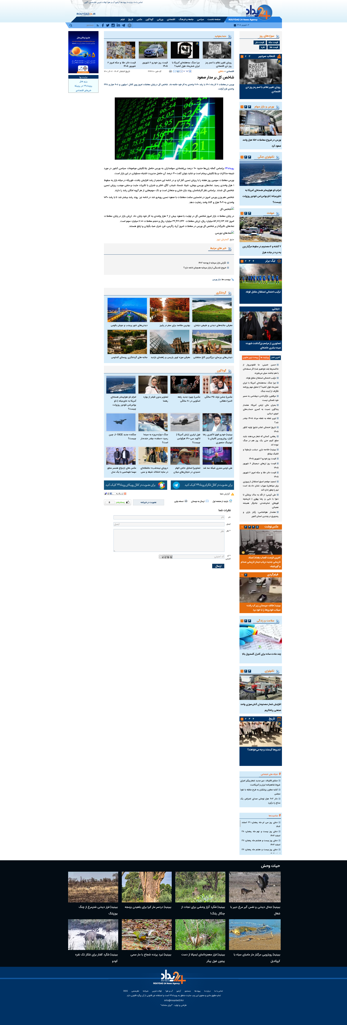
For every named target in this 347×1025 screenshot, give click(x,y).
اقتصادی (230, 71)
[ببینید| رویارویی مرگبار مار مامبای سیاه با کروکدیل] (255, 934)
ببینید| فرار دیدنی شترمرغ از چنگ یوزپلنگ (98, 910)
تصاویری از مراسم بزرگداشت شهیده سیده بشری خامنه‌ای (263, 345)
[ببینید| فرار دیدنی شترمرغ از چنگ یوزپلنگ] (93, 887)
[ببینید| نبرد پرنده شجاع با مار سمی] (147, 934)
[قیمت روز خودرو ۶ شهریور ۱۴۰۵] (153, 50)
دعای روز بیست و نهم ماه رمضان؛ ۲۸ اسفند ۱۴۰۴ (261, 834)
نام (229, 517)
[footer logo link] (170, 979)
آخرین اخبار (275, 357)
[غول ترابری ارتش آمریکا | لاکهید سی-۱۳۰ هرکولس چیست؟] (185, 422)
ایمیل (228, 524)
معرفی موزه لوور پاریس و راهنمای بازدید (170, 357)
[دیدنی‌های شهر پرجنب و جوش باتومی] (127, 310)
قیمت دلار (259, 42)
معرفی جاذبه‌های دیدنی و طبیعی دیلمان (213, 325)
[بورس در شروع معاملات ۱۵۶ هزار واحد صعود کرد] (260, 123)
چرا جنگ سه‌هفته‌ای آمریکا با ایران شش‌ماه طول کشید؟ (186, 64)
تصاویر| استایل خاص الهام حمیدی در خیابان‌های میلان (187, 470)
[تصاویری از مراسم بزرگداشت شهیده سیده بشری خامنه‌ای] (260, 326)
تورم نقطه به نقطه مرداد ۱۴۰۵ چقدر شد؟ (261, 420)
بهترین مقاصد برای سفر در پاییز (175, 325)
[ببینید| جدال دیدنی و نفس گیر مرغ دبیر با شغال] (255, 887)
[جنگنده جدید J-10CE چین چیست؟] (121, 422)
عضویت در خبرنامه (149, 502)
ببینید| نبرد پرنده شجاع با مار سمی (150, 954)
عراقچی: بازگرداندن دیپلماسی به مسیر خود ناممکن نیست (261, 398)
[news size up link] (190, 71)
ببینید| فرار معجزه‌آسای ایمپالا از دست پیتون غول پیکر (203, 958)
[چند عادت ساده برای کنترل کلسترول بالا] (260, 637)
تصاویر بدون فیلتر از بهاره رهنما (155, 399)
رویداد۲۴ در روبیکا (83, 86)
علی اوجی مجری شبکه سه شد (217, 468)
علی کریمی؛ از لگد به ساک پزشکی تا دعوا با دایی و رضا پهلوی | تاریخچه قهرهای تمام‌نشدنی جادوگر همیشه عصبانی (261, 501)
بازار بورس (216, 279)
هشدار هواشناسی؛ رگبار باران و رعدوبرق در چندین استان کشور (261, 514)
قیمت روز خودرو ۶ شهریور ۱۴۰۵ (155, 64)
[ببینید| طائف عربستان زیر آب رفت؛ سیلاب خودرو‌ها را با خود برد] (260, 590)
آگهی (86, 2)
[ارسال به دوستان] (174, 71)
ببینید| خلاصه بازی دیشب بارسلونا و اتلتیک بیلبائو (261, 452)
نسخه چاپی (178, 501)
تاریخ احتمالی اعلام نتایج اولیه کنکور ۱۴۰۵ (261, 429)
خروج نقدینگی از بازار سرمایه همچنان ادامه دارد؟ (204, 268)
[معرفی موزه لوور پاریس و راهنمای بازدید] (169, 342)
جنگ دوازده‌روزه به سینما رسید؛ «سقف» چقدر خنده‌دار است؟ (154, 439)
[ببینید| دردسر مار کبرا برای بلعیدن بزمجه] (147, 887)
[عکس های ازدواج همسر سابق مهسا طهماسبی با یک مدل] (121, 455)
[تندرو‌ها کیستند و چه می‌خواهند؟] (260, 734)
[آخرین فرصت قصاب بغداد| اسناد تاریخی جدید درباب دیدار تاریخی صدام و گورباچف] (260, 542)
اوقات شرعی (102, 2)
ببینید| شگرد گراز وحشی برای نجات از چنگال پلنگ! (203, 910)
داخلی (221, 71)
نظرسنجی (92, 2)
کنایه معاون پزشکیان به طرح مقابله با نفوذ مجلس (260, 792)
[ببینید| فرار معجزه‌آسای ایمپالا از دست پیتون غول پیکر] (200, 934)
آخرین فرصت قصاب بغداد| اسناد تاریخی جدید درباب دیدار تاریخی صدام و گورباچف (260, 562)
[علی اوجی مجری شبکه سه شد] (217, 455)
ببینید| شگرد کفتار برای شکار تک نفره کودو (96, 958)
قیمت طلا (273, 47)
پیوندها (123, 2)
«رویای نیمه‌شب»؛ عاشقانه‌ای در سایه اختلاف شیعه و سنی (154, 470)
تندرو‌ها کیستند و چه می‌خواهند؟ (263, 750)
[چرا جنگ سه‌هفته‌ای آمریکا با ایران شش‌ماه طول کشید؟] (185, 50)
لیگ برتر (270, 261)
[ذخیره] (178, 71)
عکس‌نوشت (271, 526)
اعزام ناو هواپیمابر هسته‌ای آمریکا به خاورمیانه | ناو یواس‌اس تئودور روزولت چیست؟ (123, 403)
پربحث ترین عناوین (250, 357)
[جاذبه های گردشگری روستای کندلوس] (127, 342)
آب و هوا (111, 2)
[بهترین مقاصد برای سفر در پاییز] (169, 310)
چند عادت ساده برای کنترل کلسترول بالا (261, 654)
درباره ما (130, 2)
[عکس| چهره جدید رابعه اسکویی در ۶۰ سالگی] (185, 384)
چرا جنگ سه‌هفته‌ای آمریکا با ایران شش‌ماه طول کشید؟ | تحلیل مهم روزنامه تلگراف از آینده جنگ (261, 387)
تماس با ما (138, 2)
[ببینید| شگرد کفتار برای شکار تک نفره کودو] (93, 934)
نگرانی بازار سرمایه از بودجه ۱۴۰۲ (212, 263)
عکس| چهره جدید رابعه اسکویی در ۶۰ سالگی (189, 399)
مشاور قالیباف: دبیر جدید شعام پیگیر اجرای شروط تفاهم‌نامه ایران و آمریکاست (260, 783)
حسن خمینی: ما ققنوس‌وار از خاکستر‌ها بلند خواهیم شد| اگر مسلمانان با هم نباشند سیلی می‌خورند (261, 369)
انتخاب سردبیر (266, 56)
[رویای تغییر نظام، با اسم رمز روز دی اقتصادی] (217, 50)
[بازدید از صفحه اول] (230, 500)
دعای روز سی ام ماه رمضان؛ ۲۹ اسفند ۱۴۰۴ (261, 824)
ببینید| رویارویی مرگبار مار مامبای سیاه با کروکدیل (257, 958)
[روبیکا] (135, 485)
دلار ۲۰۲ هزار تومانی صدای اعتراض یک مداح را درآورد (260, 801)
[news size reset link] (185, 71)
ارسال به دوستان (198, 501)
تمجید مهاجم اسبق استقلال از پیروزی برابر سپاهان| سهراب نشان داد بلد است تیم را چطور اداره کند (261, 486)
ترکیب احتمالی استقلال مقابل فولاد (263, 292)
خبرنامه (145, 991)
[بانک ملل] (83, 52)
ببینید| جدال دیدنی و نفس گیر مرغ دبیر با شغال (255, 910)
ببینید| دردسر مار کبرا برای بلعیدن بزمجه (148, 907)
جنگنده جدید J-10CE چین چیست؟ (122, 437)
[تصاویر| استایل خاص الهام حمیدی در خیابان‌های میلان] (185, 455)
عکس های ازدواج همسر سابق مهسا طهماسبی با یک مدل (121, 470)
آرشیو (117, 2)
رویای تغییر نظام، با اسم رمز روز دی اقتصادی (218, 64)
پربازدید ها (264, 357)
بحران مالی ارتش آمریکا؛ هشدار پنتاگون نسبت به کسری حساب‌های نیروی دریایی (261, 409)
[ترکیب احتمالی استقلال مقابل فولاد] (260, 276)
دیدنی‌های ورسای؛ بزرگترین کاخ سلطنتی (212, 357)
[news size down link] (181, 71)
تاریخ (272, 718)
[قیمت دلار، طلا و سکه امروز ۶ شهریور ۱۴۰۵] (121, 50)
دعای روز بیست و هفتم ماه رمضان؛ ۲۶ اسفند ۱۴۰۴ (261, 852)
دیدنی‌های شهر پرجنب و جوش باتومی (129, 325)
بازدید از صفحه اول (220, 501)
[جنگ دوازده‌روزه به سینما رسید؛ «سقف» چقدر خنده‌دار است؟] (153, 422)
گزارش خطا (225, 494)
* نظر (228, 531)
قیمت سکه (273, 42)
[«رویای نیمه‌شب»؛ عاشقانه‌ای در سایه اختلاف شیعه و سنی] (153, 455)
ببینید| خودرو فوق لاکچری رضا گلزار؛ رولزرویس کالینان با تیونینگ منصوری (217, 439)
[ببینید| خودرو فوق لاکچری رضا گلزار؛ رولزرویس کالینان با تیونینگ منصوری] (217, 422)
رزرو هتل (83, 82)
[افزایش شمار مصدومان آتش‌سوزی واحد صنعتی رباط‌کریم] (260, 687)
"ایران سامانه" (166, 1005)
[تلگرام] (202, 485)
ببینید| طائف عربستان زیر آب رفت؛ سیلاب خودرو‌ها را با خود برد (263, 608)
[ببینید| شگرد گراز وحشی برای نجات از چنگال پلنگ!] (200, 887)
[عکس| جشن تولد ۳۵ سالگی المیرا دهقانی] (217, 384)
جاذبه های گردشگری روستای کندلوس (129, 357)
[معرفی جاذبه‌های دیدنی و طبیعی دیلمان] (212, 310)
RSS (125, 991)
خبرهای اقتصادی (83, 91)
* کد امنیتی (228, 557)
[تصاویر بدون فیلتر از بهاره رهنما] (153, 384)
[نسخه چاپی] (170, 71)
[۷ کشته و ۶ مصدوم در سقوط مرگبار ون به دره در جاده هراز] (260, 229)
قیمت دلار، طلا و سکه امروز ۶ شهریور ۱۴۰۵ (122, 64)
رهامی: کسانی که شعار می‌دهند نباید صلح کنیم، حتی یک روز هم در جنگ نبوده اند (261, 441)
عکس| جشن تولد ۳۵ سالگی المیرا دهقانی (218, 399)
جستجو (188, 991)
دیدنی (275, 308)
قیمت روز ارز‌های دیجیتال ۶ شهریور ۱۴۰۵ (261, 466)
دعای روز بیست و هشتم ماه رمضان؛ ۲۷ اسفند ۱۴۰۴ (261, 843)
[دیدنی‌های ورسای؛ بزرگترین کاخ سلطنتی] (212, 342)
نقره (263, 47)
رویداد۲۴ (229, 168)
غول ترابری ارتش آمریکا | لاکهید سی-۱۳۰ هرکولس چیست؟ (188, 439)
